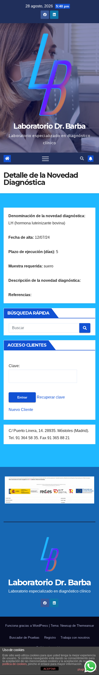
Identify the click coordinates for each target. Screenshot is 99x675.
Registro (50, 637)
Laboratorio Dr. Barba (49, 126)
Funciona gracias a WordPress (27, 625)
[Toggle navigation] (45, 159)
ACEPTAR (49, 668)
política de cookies (14, 664)
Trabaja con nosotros (75, 637)
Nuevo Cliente (21, 410)
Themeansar (85, 625)
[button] (82, 158)
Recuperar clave (50, 397)
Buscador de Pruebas (24, 637)
